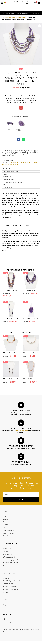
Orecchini (6, 527)
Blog (4, 605)
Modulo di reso (7, 554)
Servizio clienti (7, 548)
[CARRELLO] (39, 2)
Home (2, 17)
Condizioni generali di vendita (12, 581)
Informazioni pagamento (11, 560)
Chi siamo (6, 578)
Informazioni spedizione (10, 562)
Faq (4, 565)
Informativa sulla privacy (11, 586)
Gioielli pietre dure (10, 17)
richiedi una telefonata (21, 431)
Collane (5, 525)
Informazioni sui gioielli (10, 557)
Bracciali (5, 519)
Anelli (4, 516)
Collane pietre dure (21, 17)
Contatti (5, 551)
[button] (18, 139)
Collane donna (13, 162)
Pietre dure (6, 536)
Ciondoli (5, 522)
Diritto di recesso (8, 583)
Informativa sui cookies (10, 589)
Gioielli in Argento (8, 533)
